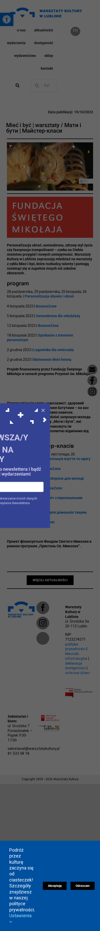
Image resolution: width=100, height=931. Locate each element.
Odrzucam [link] (82, 886)
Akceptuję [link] (55, 886)
